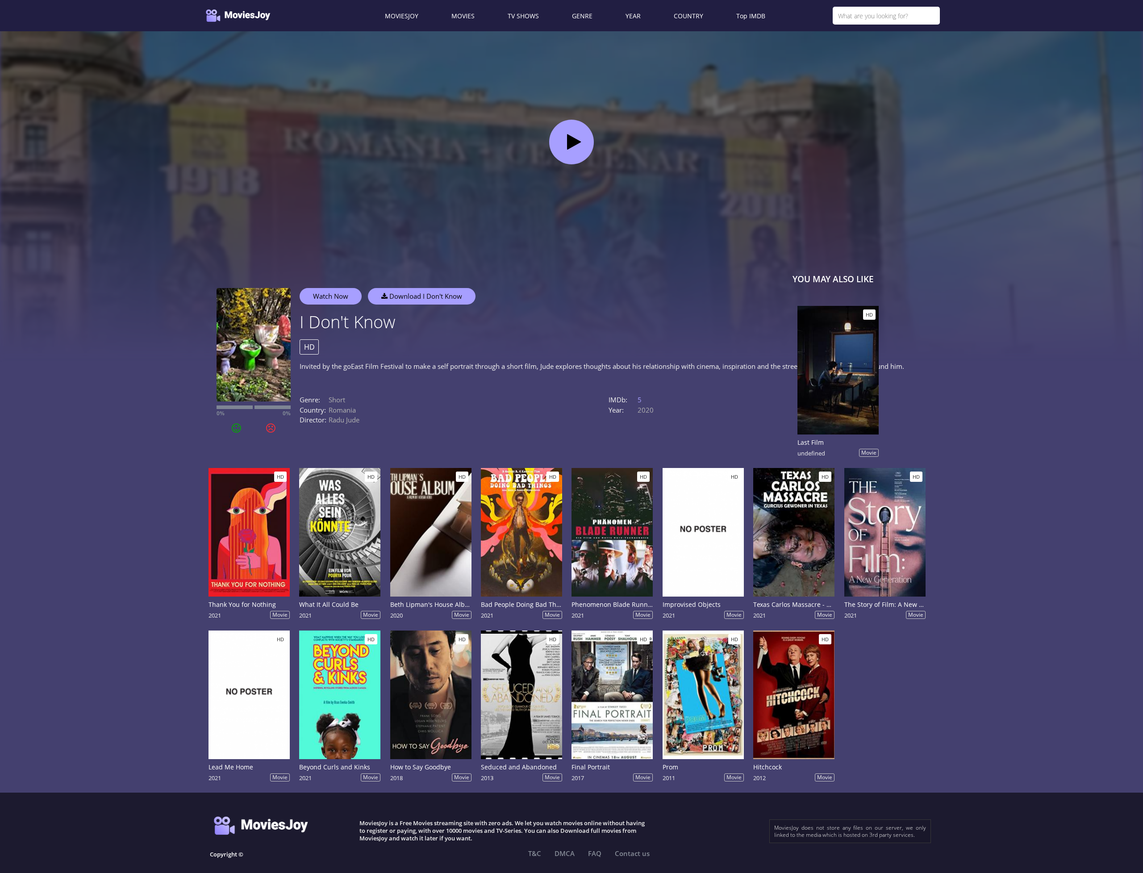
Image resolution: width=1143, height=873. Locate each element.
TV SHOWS (523, 16)
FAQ (594, 853)
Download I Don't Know (425, 296)
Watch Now (330, 296)
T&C (534, 853)
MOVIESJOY (401, 16)
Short (337, 399)
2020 (646, 409)
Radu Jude (344, 419)
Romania (342, 409)
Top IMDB (750, 16)
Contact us (632, 853)
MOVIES (463, 16)
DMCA (565, 853)
